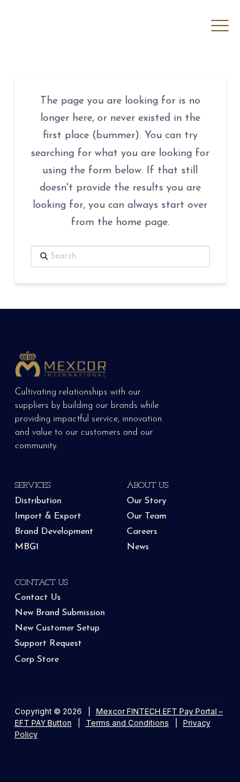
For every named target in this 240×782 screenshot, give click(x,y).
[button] (219, 26)
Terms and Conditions (127, 723)
